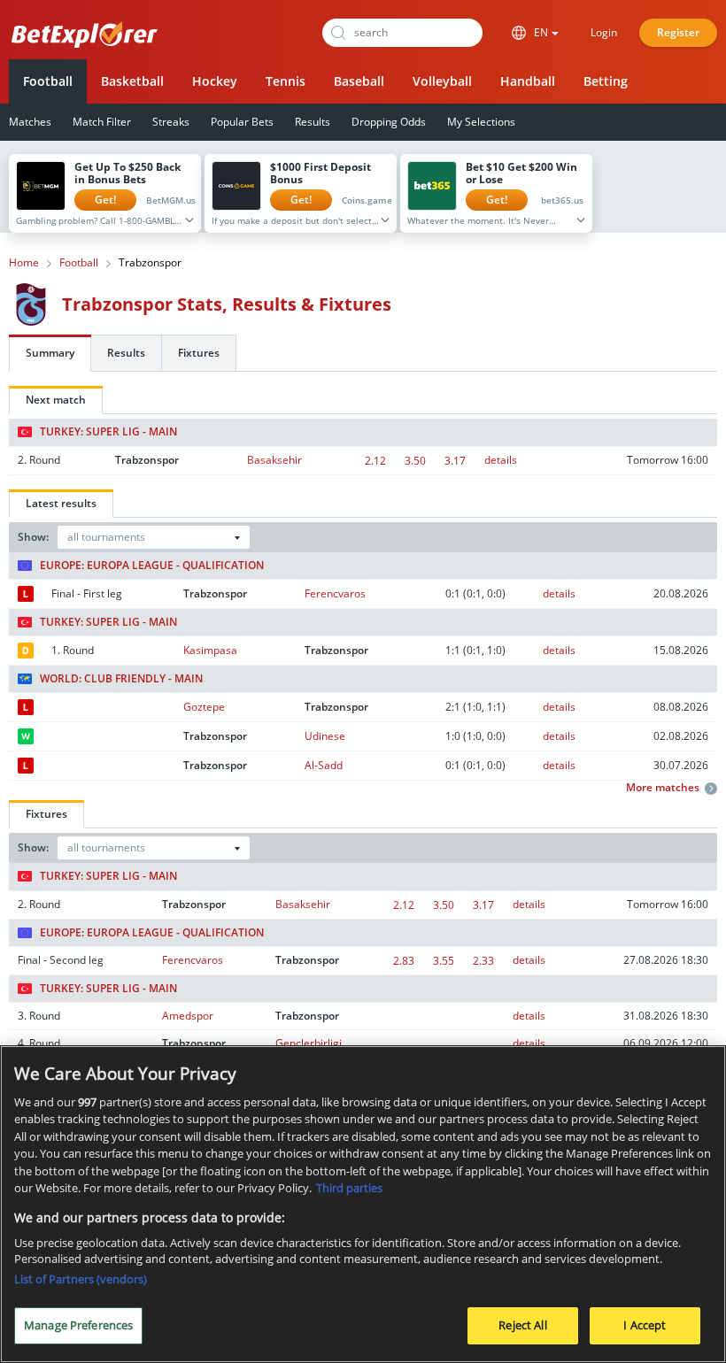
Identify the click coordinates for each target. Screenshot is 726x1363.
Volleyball (442, 81)
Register (678, 32)
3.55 (443, 960)
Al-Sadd (324, 765)
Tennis (285, 81)
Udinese (325, 735)
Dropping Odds (388, 121)
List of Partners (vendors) (80, 1279)
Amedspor (187, 1015)
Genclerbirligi (308, 1043)
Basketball (132, 81)
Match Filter (102, 121)
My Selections (481, 121)
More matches (662, 788)
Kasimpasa (210, 650)
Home (24, 263)
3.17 (455, 460)
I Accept (644, 1325)
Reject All (522, 1325)
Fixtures (199, 352)
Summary (50, 352)
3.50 (415, 460)
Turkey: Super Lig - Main (108, 432)
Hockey (214, 81)
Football (48, 81)
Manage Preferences (78, 1325)
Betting (605, 81)
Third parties (349, 1188)
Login (604, 32)
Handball (527, 81)
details (500, 459)
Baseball (359, 81)
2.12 (375, 460)
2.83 (403, 960)
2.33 (483, 960)
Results (312, 121)
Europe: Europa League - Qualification (152, 565)
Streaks (170, 121)
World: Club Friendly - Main (121, 679)
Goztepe (204, 706)
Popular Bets (242, 121)
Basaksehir (274, 459)
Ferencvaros (335, 593)
